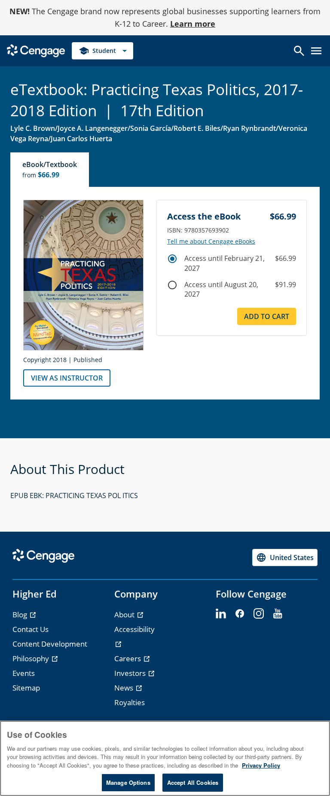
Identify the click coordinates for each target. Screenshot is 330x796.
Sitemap (26, 688)
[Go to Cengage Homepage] (36, 50)
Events (23, 673)
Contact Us (30, 629)
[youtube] (277, 613)
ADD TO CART (266, 316)
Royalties (129, 702)
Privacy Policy (261, 765)
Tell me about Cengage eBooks (211, 241)
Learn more (192, 24)
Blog (20, 614)
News (124, 688)
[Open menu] (316, 51)
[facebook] (240, 613)
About (125, 614)
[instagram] (259, 613)
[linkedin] (221, 613)
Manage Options (128, 782)
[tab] (50, 169)
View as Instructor (67, 378)
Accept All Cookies (192, 782)
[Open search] (299, 51)
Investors (130, 673)
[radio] (172, 259)
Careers (128, 658)
